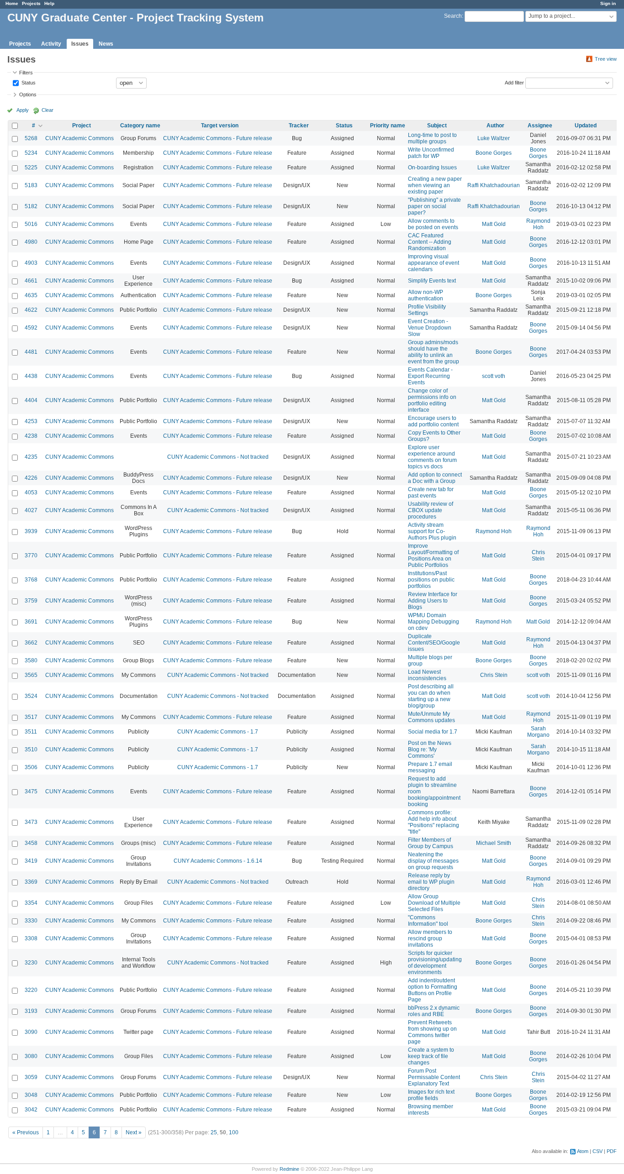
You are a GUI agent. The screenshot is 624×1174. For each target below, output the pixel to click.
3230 (31, 962)
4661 (31, 281)
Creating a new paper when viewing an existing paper (435, 185)
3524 (31, 696)
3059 (31, 1077)
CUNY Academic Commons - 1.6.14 (218, 861)
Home (11, 3)
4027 (31, 510)
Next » (134, 1132)
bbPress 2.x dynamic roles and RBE (434, 1011)
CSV (597, 1151)
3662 (31, 642)
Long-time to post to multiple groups (432, 138)
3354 (31, 903)
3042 (31, 1109)
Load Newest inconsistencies (427, 675)
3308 (31, 938)
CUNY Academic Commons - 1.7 (217, 732)
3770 (31, 555)
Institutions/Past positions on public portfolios (431, 579)
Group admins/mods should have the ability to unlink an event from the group (433, 352)
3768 (31, 580)
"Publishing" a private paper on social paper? (434, 206)
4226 (31, 478)
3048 (31, 1095)
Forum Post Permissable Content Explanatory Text (434, 1077)
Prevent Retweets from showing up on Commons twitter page (432, 1032)
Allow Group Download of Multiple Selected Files (434, 902)
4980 (31, 242)
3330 (31, 920)
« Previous (25, 1132)
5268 (31, 138)
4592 (31, 328)
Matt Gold (494, 224)
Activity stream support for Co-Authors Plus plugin (432, 531)
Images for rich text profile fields (431, 1095)
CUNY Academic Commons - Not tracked (218, 457)
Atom (582, 1151)
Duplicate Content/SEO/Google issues (434, 642)
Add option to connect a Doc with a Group (435, 478)
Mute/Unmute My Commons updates (431, 717)
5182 (31, 206)
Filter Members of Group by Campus (430, 843)
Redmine (289, 1169)
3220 (31, 990)
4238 (31, 436)
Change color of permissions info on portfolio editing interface (432, 400)
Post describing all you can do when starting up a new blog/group (431, 696)
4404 (31, 400)
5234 (31, 153)
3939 (31, 531)
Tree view (606, 59)
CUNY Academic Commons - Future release (217, 138)
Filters (26, 72)
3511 (31, 732)
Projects (31, 3)
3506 (31, 767)
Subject (437, 125)
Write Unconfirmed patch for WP (431, 153)
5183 (31, 185)
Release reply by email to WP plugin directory (431, 881)
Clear (47, 110)
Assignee (540, 125)
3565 (31, 675)
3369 (31, 882)
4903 (31, 263)
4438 (31, 376)
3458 (31, 843)
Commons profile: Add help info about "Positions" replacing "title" (433, 822)
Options (28, 94)
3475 (31, 791)
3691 (31, 621)
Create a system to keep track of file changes (431, 1056)
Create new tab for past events (431, 492)
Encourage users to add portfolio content (433, 421)
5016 (31, 224)
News (106, 44)
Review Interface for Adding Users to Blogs (432, 600)
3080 (31, 1056)
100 (233, 1132)
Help (49, 3)
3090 (31, 1032)
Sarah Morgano (538, 731)
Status (28, 82)
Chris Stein (538, 555)
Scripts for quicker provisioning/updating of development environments (435, 962)
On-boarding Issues (432, 167)
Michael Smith (493, 843)
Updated (586, 125)
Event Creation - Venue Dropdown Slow (429, 327)
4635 (31, 295)
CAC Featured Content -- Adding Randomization (429, 242)
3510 (31, 749)
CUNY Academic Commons (79, 138)
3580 (31, 660)
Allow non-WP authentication (425, 295)
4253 (31, 421)
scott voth (493, 376)
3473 (31, 822)
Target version (219, 125)
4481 (31, 352)
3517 (31, 717)
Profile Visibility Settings (427, 310)
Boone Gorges (494, 153)
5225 (31, 167)
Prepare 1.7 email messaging (430, 767)
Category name (140, 125)
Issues (80, 44)
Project (81, 125)
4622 (31, 310)
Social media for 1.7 (432, 732)
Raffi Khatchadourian (493, 185)
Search (453, 16)
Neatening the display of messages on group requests (433, 860)
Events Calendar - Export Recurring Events (430, 376)
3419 (31, 861)
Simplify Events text (432, 281)
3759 (31, 600)
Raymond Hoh (538, 224)
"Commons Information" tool (428, 920)
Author (495, 125)
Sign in (608, 3)
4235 (31, 457)
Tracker (299, 125)
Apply (22, 110)
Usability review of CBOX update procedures (430, 510)
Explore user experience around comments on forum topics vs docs (432, 457)
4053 (31, 492)
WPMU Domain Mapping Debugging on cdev (433, 621)
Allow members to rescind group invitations (430, 938)
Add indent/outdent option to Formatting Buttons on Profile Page (432, 990)
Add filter (514, 82)
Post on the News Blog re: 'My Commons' (429, 749)
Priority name (387, 125)
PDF (612, 1151)
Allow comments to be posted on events (433, 224)
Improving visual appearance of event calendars (433, 263)
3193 (31, 1011)
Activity (51, 44)
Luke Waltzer (493, 138)
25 (214, 1132)
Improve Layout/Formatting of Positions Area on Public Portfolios (433, 555)
